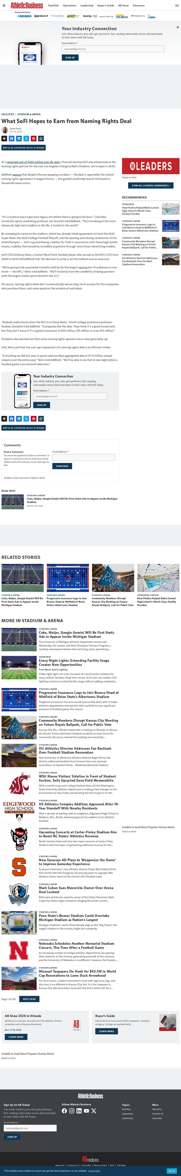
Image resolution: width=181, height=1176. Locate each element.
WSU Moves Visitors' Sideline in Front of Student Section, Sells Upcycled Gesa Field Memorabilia (77, 778)
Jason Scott (15, 128)
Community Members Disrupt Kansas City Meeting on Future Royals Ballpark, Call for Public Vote (139, 244)
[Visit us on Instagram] (71, 1110)
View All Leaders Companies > (151, 185)
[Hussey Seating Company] (138, 16)
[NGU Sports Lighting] (74, 16)
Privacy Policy (100, 1165)
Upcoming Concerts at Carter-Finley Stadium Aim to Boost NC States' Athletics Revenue (78, 834)
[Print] (4, 138)
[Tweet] (26, 138)
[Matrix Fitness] (107, 16)
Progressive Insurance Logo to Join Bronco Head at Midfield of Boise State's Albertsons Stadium (140, 227)
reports (16, 174)
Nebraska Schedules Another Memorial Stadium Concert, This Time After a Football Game (76, 946)
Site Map (121, 1165)
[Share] (11, 138)
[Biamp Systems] (90, 16)
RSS (112, 1165)
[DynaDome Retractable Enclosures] (57, 16)
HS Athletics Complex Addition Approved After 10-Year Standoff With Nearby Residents (79, 806)
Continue (62, 466)
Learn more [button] (94, 1171)
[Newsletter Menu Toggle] (177, 5)
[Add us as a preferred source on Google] (41, 138)
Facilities (7, 114)
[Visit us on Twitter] (93, 1110)
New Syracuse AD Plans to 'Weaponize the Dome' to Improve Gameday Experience (77, 862)
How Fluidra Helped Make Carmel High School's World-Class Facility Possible (140, 210)
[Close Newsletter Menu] (178, 27)
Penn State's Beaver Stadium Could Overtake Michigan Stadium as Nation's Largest (74, 918)
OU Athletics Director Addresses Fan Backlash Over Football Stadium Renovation (140, 261)
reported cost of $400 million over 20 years (33, 162)
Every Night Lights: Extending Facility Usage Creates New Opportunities (74, 663)
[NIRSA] (151, 16)
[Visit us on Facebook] (64, 1110)
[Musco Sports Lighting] (122, 16)
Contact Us (72, 1165)
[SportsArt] (41, 16)
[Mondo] (25, 16)
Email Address (70, 43)
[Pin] (33, 138)
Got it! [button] (172, 1171)
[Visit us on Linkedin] (79, 1110)
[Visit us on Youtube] (86, 1110)
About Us (59, 1165)
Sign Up (70, 57)
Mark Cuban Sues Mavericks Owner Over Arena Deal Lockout (76, 890)
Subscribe (86, 1165)
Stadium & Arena (29, 114)
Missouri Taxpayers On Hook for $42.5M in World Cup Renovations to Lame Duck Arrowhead (77, 973)
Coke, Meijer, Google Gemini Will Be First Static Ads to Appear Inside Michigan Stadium (72, 500)
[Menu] (4, 5)
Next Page (29, 999)
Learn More (16, 1036)
